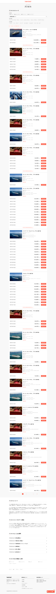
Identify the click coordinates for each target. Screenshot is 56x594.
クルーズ (10, 569)
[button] (26, 494)
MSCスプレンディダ (30, 14)
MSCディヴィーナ (23, 14)
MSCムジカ (11, 14)
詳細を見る (43, 42)
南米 (13, 569)
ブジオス (21, 569)
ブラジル (17, 569)
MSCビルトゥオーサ (17, 14)
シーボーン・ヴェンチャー (12, 563)
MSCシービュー (40, 561)
